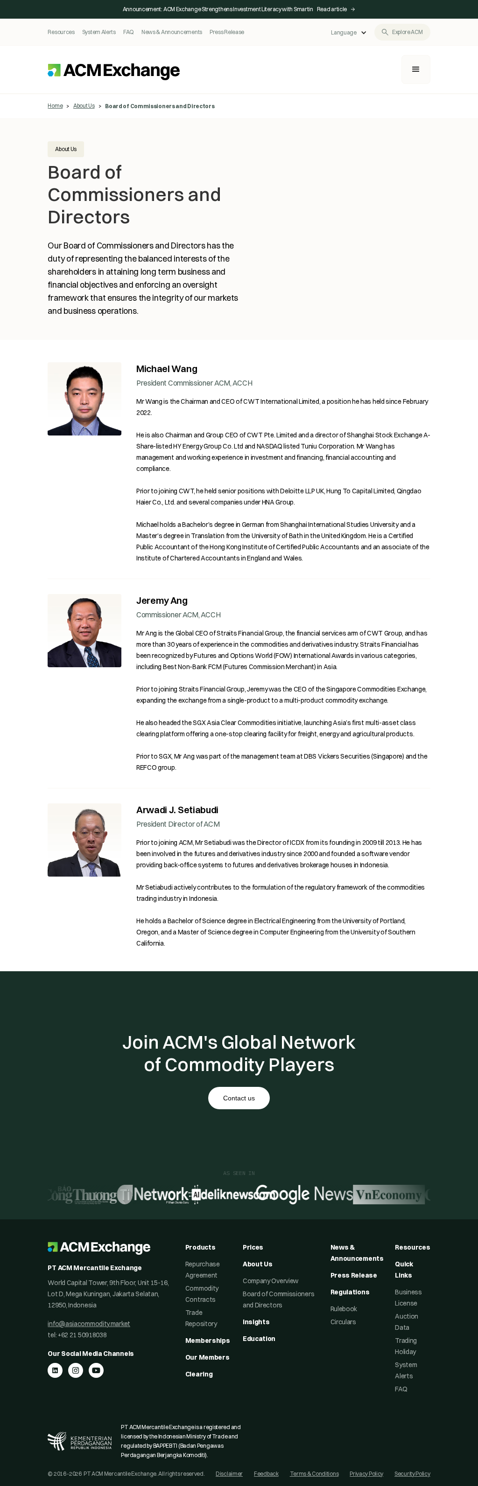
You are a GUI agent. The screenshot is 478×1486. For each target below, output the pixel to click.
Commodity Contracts (201, 1294)
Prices (253, 1247)
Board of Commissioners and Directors (278, 1299)
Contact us (239, 1098)
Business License (408, 1297)
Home (55, 105)
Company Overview (270, 1281)
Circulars (343, 1322)
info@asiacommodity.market (89, 1324)
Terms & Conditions (314, 1473)
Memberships (207, 1340)
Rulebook (344, 1309)
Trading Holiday (406, 1346)
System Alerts (99, 31)
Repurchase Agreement (202, 1269)
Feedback (266, 1473)
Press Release (227, 31)
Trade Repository (201, 1318)
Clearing (199, 1374)
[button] (349, 32)
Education (259, 1338)
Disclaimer (229, 1473)
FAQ (128, 31)
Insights (256, 1322)
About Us (84, 105)
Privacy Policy (366, 1473)
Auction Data (406, 1322)
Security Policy (412, 1473)
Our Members (207, 1357)
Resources (61, 31)
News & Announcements (171, 31)
